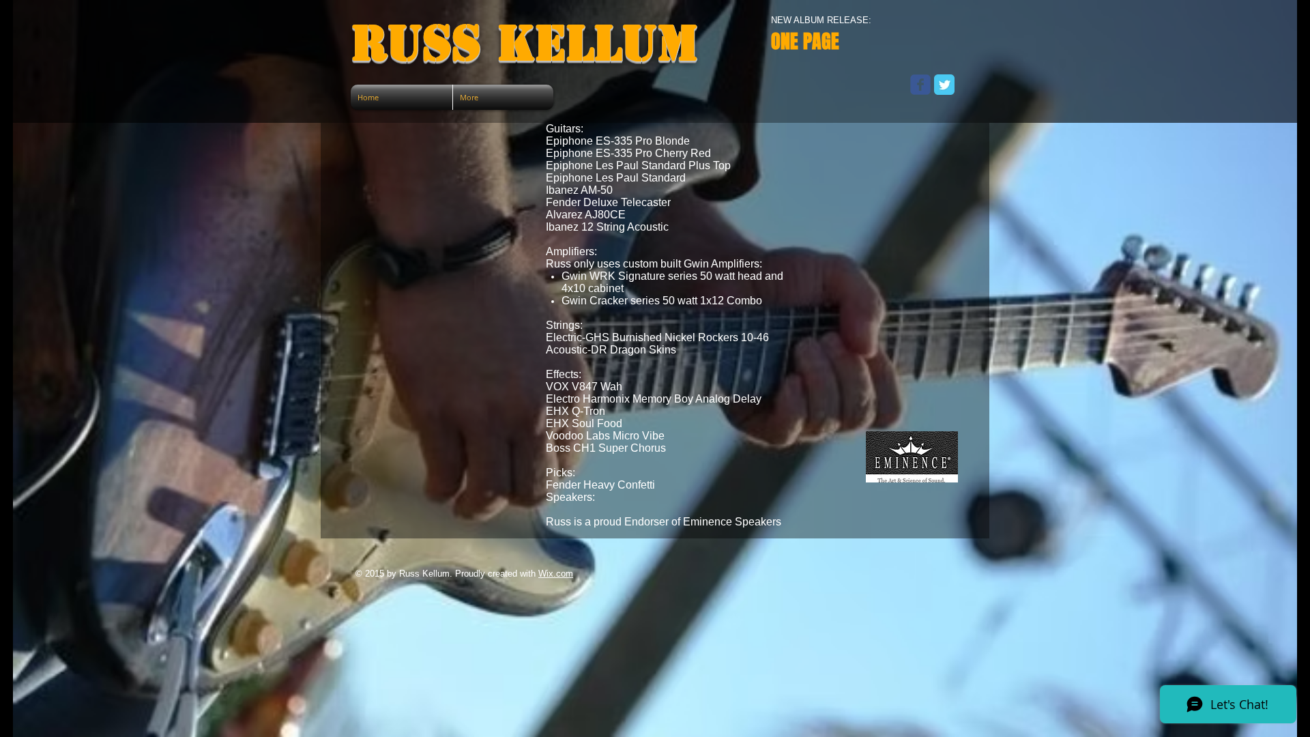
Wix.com (555, 573)
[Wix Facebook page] (920, 84)
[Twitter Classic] (944, 84)
